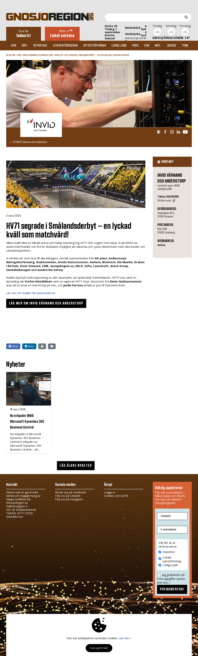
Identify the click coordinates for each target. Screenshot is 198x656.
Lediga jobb (119, 45)
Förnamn (166, 516)
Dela (14, 346)
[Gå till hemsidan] (158, 132)
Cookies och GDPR (116, 496)
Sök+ (25, 45)
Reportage (40, 45)
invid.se (161, 245)
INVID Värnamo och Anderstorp (38, 55)
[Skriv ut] (42, 346)
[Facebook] (165, 132)
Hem (13, 45)
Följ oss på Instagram (69, 499)
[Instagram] (171, 132)
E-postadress (168, 529)
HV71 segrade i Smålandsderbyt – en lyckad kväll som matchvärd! (97, 55)
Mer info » (163, 582)
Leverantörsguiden (65, 45)
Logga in (109, 492)
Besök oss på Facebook (70, 492)
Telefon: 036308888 (168, 196)
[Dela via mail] (52, 346)
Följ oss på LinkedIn (68, 496)
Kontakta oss (14, 516)
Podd (135, 45)
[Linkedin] (178, 132)
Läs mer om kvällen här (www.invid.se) (30, 293)
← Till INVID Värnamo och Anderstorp (28, 142)
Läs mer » (125, 638)
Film (146, 45)
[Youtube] (185, 132)
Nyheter (59, 55)
